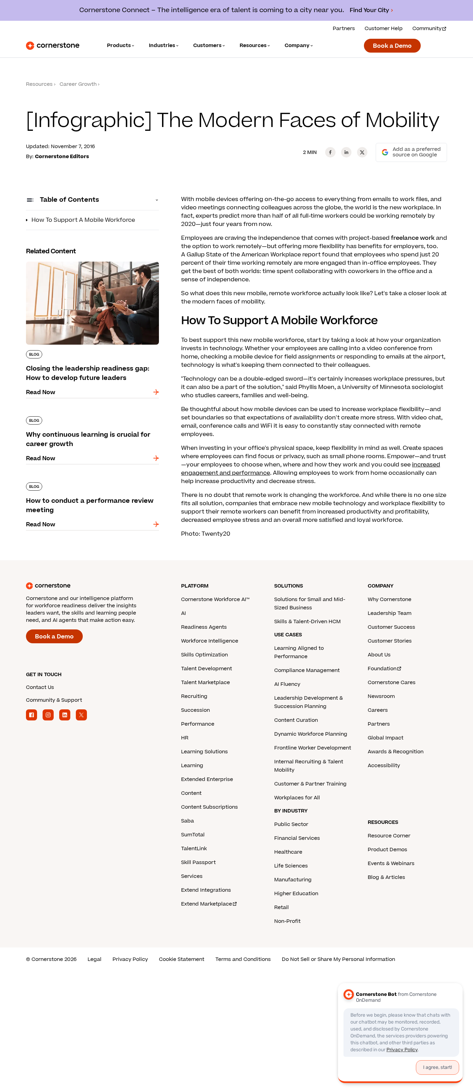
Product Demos (387, 849)
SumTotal (193, 834)
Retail (281, 907)
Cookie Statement (181, 959)
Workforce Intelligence (209, 641)
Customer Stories (390, 641)
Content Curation (296, 720)
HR (184, 738)
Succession (195, 710)
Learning (192, 765)
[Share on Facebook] (330, 152)
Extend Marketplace (206, 904)
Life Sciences (291, 866)
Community (426, 28)
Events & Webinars (391, 863)
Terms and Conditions (243, 959)
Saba (187, 821)
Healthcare (288, 852)
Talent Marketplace (205, 682)
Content (191, 793)
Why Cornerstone (389, 599)
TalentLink (194, 848)
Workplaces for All (297, 797)
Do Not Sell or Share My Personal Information (338, 959)
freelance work (413, 238)
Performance (197, 724)
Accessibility (384, 765)
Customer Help (384, 28)
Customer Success (391, 627)
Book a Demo (392, 46)
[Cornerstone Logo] (52, 46)
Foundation (382, 668)
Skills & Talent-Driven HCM (307, 621)
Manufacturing (293, 879)
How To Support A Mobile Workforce (83, 220)
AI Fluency (287, 684)
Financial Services (297, 838)
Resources (39, 84)
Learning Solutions (204, 751)
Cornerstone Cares (392, 682)
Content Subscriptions (209, 807)
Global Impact (385, 738)
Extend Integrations (206, 890)
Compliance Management (307, 670)
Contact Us (40, 687)
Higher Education (296, 893)
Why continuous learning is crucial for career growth (90, 419)
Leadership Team (389, 613)
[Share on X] (362, 152)
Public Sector (291, 824)
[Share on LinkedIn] (346, 152)
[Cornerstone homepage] (92, 585)
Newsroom (381, 696)
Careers (378, 710)
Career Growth (78, 84)
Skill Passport (198, 862)
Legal (94, 959)
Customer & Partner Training (310, 784)
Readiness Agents (204, 627)
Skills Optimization (204, 654)
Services (192, 876)
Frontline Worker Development (312, 748)
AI (183, 613)
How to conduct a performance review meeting (81, 485)
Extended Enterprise (207, 779)
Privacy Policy (130, 959)
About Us (379, 654)
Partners (344, 28)
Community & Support (54, 700)
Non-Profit (287, 921)
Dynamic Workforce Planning (310, 734)
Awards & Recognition (395, 751)
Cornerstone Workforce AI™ (215, 599)
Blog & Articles (386, 877)
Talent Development (206, 668)
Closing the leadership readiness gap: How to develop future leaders (90, 264)
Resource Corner (389, 835)
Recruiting (194, 696)
